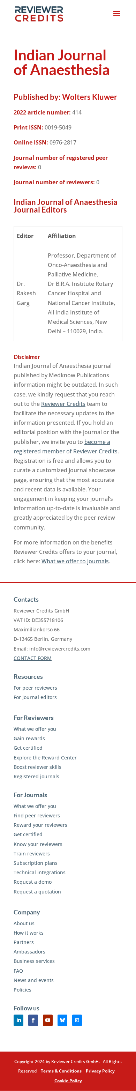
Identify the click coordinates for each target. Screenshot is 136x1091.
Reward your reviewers (40, 825)
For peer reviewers (35, 687)
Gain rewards (29, 738)
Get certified (28, 747)
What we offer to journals (75, 561)
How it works (29, 932)
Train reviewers (32, 853)
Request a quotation (37, 891)
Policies (22, 989)
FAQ (18, 970)
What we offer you (35, 729)
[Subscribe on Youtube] (48, 1020)
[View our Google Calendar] (77, 1020)
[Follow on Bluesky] (62, 1020)
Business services (34, 961)
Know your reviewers (38, 844)
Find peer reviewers (37, 815)
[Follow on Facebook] (33, 1020)
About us (24, 923)
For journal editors (35, 697)
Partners (24, 942)
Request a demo (33, 881)
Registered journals (36, 776)
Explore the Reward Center (45, 757)
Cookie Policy (68, 1081)
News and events (34, 980)
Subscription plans (36, 863)
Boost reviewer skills (37, 767)
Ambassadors (29, 951)
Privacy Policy (101, 1071)
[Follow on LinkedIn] (18, 1020)
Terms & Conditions (62, 1071)
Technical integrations (40, 872)
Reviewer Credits (63, 404)
